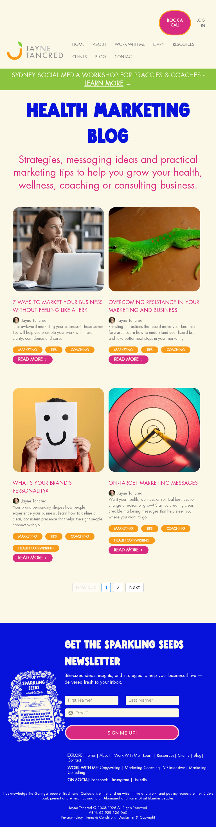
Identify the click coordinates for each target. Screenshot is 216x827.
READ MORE (30, 359)
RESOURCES (183, 44)
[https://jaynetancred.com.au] (35, 50)
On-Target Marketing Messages (153, 483)
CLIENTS (79, 57)
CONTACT (124, 57)
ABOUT (99, 44)
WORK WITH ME (130, 44)
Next (134, 587)
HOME (78, 44)
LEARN (159, 44)
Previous (86, 587)
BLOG (100, 57)
